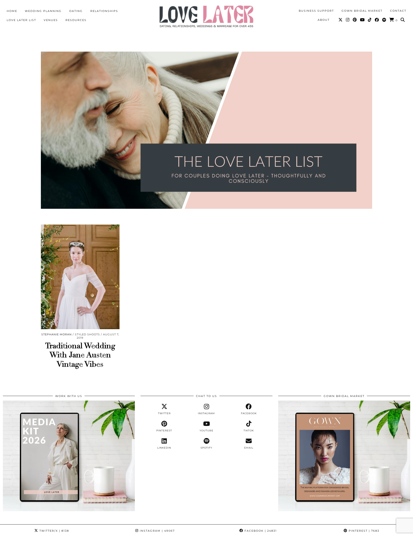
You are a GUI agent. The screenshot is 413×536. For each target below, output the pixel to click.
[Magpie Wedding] (206, 16)
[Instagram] (348, 19)
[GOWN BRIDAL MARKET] (344, 510)
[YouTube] (362, 19)
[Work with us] (69, 510)
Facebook (260, 530)
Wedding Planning (43, 11)
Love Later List (21, 20)
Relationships (104, 11)
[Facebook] (377, 19)
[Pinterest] (355, 19)
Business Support (316, 10)
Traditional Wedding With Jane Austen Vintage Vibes (80, 355)
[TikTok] (370, 19)
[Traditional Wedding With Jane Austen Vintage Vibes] (80, 277)
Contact (398, 10)
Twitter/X (53, 530)
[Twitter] (340, 19)
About (324, 19)
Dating (76, 11)
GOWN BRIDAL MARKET (362, 10)
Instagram (157, 530)
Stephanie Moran (56, 334)
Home (12, 11)
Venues (51, 20)
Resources (76, 20)
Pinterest (363, 530)
